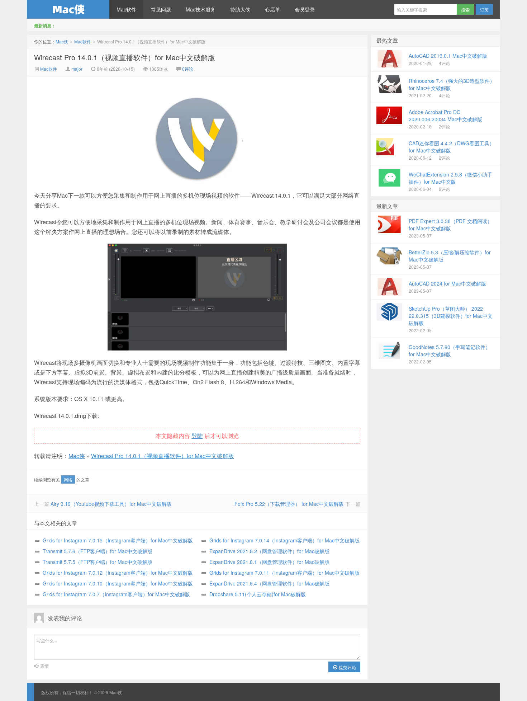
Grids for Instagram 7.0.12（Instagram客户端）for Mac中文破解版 (118, 572)
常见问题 (161, 9)
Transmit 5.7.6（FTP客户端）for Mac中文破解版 (97, 551)
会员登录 (305, 9)
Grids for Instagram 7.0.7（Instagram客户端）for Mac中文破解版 (116, 594)
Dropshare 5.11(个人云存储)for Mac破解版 (257, 594)
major (76, 69)
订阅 (484, 9)
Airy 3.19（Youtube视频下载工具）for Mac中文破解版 (111, 503)
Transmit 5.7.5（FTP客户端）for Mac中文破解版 (97, 561)
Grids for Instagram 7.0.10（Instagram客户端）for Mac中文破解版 (118, 583)
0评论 (187, 69)
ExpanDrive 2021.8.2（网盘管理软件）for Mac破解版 (269, 551)
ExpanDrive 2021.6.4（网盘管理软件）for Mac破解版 (269, 583)
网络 (68, 479)
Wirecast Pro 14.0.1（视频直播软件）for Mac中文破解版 (124, 57)
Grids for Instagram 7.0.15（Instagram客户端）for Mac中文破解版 (118, 540)
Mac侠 (68, 9)
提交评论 (347, 667)
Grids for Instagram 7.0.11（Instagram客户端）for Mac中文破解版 (284, 572)
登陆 (197, 436)
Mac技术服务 (200, 9)
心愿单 (272, 9)
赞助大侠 (240, 9)
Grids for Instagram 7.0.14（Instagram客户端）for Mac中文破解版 (284, 540)
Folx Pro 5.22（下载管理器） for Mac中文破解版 (289, 503)
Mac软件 (126, 9)
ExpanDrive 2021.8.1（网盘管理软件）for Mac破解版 (269, 561)
